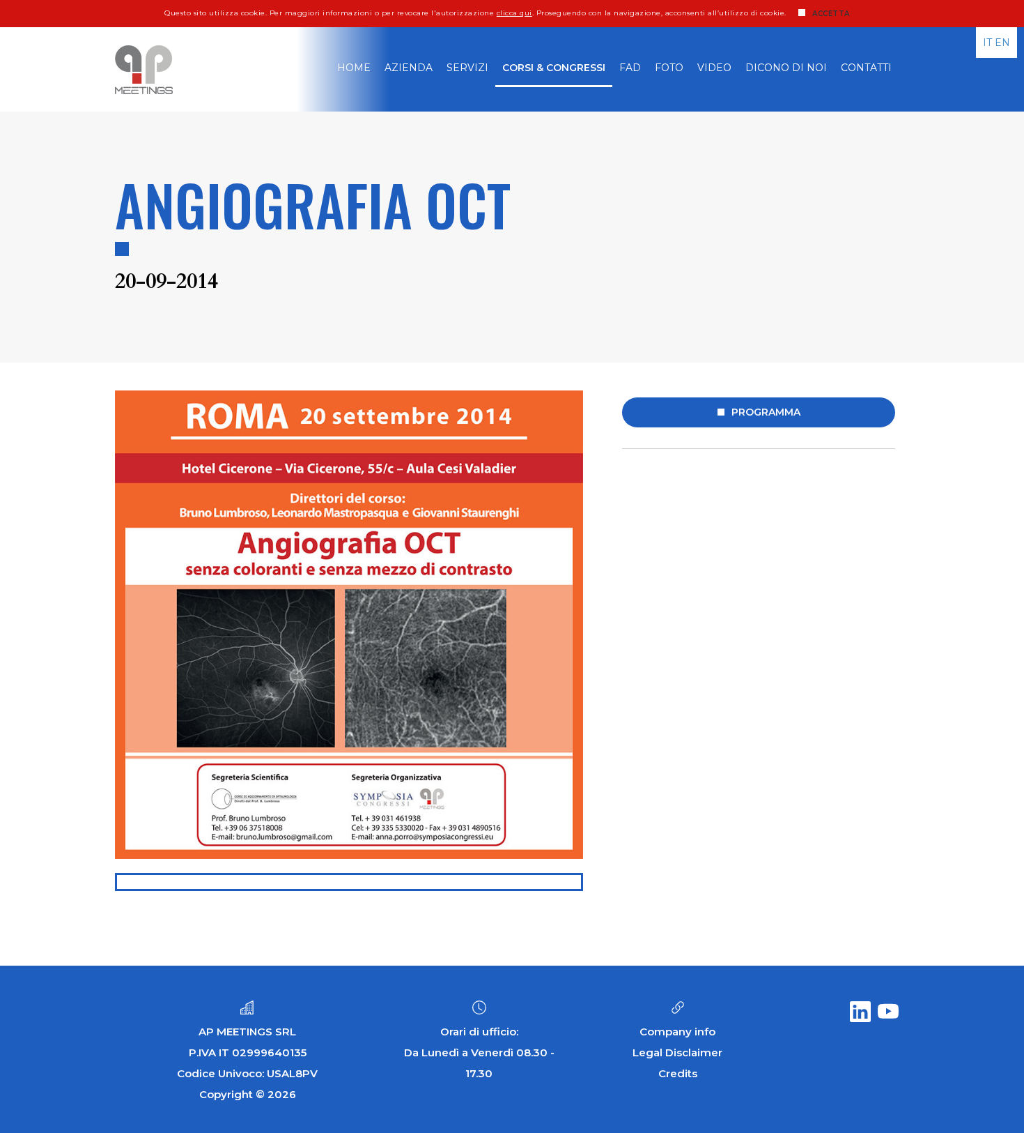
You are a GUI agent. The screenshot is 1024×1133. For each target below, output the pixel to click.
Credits (677, 1073)
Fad (630, 67)
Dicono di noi (786, 67)
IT (987, 42)
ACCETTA (831, 13)
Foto (669, 67)
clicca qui (514, 12)
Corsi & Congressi (553, 67)
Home (354, 67)
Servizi (467, 67)
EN (1002, 42)
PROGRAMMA (765, 412)
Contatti (866, 67)
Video (714, 67)
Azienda (409, 67)
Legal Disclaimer (677, 1052)
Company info (677, 1031)
